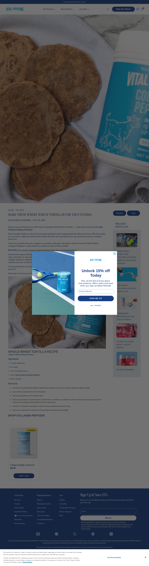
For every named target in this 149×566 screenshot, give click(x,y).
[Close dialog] (114, 253)
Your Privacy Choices (114, 557)
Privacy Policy (27, 562)
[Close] (145, 557)
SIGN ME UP (96, 298)
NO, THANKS (96, 305)
